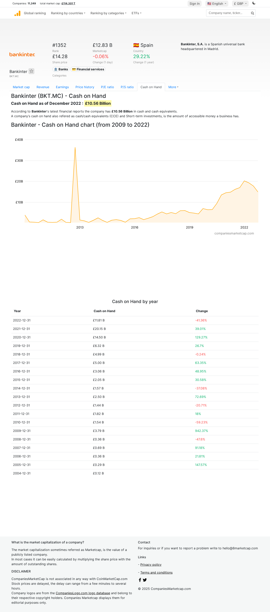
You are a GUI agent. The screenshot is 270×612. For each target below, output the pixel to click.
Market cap (21, 87)
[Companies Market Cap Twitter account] (145, 581)
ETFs (135, 13)
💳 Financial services (88, 69)
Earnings (62, 87)
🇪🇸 (143, 45)
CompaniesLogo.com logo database (83, 593)
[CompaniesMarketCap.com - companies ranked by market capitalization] (17, 13)
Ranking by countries (67, 13)
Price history (85, 87)
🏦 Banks (61, 69)
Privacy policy (150, 565)
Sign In (195, 4)
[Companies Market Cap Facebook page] (140, 581)
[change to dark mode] (254, 3)
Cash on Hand (151, 87)
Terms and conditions (156, 572)
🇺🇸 (215, 4)
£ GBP (239, 4)
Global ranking (35, 13)
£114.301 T (68, 3)
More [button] (172, 87)
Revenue (43, 87)
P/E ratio (107, 87)
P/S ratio (127, 87)
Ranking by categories (107, 13)
